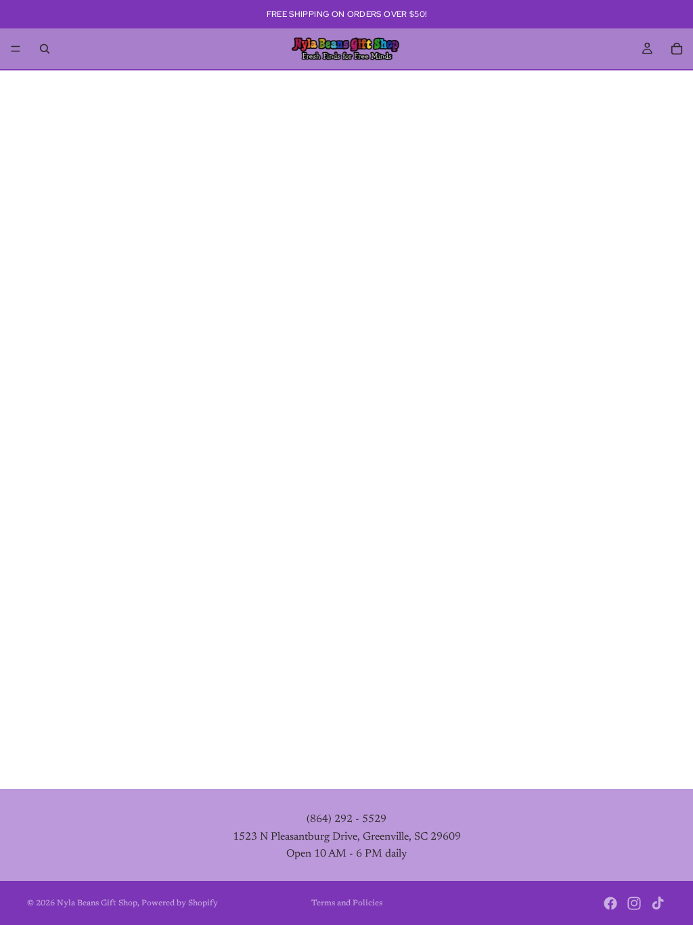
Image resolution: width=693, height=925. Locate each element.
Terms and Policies (346, 903)
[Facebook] (610, 903)
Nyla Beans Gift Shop (97, 903)
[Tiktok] (658, 903)
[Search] (45, 49)
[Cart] (677, 49)
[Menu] (15, 48)
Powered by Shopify (179, 903)
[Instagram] (634, 903)
